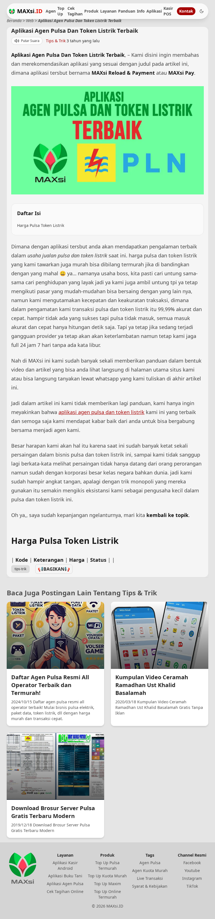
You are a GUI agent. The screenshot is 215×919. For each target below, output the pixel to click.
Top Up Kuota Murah (107, 875)
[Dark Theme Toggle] (201, 11)
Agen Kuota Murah (150, 870)
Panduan (126, 11)
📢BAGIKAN (54, 569)
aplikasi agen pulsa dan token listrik (101, 412)
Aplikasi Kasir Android (65, 865)
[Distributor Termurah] (12, 11)
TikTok (192, 886)
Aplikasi (154, 11)
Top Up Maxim (107, 883)
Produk (91, 11)
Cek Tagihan (75, 11)
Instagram (192, 878)
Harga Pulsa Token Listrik (40, 225)
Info (141, 11)
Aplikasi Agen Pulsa (65, 883)
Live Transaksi (150, 878)
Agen (51, 11)
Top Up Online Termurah (107, 894)
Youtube (192, 870)
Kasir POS (168, 11)
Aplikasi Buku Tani (65, 875)
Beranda (14, 20)
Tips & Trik (56, 40)
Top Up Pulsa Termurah (107, 865)
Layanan (108, 11)
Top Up (60, 11)
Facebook (192, 862)
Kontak (186, 11)
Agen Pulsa (149, 862)
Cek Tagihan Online (65, 891)
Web (30, 20)
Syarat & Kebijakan (149, 886)
